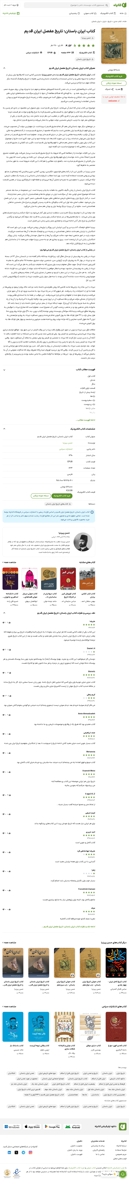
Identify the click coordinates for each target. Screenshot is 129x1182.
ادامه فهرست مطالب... (85, 420)
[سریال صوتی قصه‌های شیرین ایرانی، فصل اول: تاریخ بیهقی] (29, 579)
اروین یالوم (44, 1050)
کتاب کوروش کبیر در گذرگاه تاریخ (69, 595)
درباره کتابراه (121, 1146)
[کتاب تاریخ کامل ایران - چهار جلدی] (116, 963)
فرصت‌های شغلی (119, 1158)
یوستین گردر (96, 1050)
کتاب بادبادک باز (16, 1045)
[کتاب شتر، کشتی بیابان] (87, 579)
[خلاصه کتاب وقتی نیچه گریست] (38, 1027)
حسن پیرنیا (67, 443)
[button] (113, 46)
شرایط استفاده (120, 1150)
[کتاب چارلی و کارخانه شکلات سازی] (64, 1027)
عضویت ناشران (76, 1146)
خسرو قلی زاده (12, 601)
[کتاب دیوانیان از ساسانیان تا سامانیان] (49, 579)
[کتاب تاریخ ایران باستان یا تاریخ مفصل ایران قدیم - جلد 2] (13, 963)
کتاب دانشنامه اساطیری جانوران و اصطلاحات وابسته (10, 596)
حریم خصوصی (121, 1154)
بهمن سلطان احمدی (87, 601)
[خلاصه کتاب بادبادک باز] (13, 1027)
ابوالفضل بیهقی (31, 601)
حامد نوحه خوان (50, 601)
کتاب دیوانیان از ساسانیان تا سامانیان (50, 596)
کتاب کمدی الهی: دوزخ (117, 1045)
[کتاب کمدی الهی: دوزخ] (116, 1027)
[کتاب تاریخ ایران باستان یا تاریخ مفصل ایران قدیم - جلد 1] (38, 963)
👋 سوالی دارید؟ (109, 1174)
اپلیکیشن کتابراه (9, 13)
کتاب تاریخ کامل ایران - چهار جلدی (117, 983)
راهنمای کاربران (99, 1150)
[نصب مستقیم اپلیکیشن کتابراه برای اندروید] (72, 1126)
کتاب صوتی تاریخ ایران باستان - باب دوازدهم (91, 983)
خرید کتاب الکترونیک (113, 76)
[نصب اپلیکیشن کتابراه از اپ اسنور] (32, 1126)
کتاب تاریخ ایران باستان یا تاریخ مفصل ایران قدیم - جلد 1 (39, 983)
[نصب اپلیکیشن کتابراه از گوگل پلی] (52, 1126)
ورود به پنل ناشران (74, 1150)
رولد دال (71, 1053)
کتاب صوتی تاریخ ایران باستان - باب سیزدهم (66, 983)
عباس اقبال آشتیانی (118, 989)
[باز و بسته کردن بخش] (4, 68)
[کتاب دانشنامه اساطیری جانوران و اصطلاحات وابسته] (10, 579)
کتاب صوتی (90, 1168)
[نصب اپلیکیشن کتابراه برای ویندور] (12, 1126)
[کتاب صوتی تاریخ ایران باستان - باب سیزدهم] (64, 963)
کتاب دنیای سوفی (93, 1045)
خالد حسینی (18, 1050)
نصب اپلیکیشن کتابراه (116, 1168)
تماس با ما (100, 1154)
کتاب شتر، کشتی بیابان (88, 595)
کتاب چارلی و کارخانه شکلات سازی (66, 1047)
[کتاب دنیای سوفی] (90, 1027)
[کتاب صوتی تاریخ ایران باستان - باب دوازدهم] (90, 963)
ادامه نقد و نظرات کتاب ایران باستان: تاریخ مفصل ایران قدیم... (68, 926)
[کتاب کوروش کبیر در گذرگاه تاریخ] (68, 579)
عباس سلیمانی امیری (68, 601)
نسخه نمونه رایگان (114, 83)
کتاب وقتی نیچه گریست (39, 1045)
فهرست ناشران (76, 1154)
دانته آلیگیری (121, 1050)
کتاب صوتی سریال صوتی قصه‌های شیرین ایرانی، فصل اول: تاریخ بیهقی (30, 596)
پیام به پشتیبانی (98, 1146)
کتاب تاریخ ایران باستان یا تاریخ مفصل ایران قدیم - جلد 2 (13, 983)
